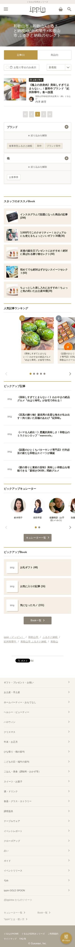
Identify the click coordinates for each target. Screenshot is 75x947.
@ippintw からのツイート (18, 899)
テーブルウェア (12, 821)
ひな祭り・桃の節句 (14, 751)
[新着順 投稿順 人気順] (59, 67)
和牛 (39, 146)
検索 (69, 9)
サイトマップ (10, 939)
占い (6, 850)
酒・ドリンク (11, 791)
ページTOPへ (37, 651)
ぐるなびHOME (11, 934)
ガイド (7, 860)
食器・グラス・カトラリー (18, 801)
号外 (6, 880)
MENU (6, 9)
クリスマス (9, 732)
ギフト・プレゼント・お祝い (19, 682)
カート (60, 9)
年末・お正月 (11, 742)
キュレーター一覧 (13, 912)
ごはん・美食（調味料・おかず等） (22, 771)
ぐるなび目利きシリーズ (33, 934)
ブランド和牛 (54, 146)
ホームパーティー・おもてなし (20, 702)
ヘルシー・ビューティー (16, 712)
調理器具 (8, 811)
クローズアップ (12, 841)
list (32, 660)
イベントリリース (13, 870)
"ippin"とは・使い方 (14, 919)
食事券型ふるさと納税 (20, 146)
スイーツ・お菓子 (13, 781)
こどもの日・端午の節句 (16, 761)
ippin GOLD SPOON (14, 890)
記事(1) (21, 55)
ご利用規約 (53, 934)
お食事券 (13, 177)
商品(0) (54, 55)
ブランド (12, 127)
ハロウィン (9, 722)
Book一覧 (43, 912)
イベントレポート (13, 831)
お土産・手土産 (12, 692)
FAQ (21, 939)
